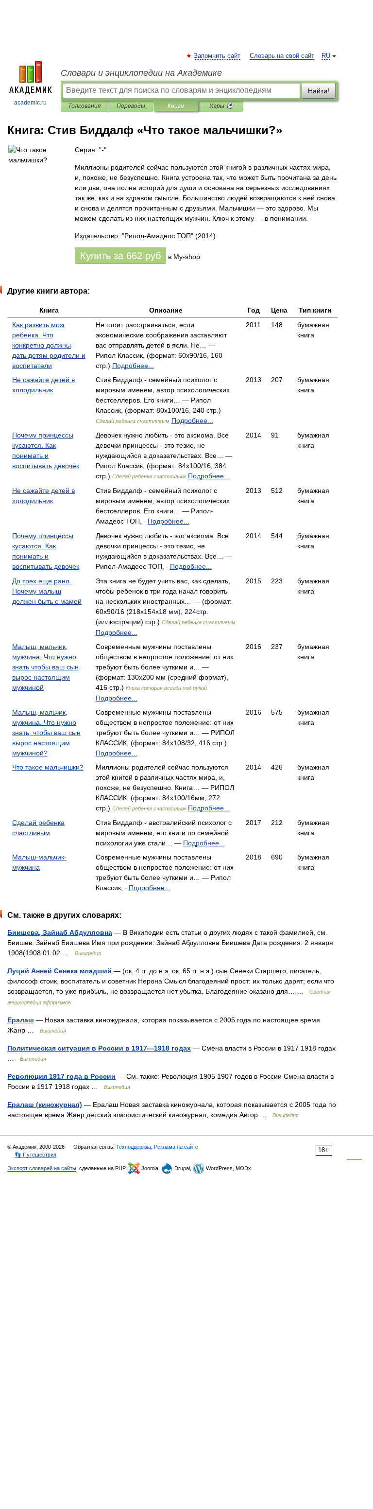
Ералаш (20, 1020)
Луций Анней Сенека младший (59, 971)
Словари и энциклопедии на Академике (141, 73)
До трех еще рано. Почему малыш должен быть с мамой (47, 591)
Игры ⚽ (221, 106)
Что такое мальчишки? (48, 767)
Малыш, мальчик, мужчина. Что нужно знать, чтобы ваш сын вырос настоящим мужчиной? (46, 732)
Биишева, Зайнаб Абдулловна (59, 932)
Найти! (318, 91)
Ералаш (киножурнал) (44, 1104)
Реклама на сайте (176, 1147)
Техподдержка (133, 1147)
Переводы (131, 106)
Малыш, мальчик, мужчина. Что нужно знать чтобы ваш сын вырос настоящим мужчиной (45, 667)
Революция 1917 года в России (61, 1076)
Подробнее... (133, 365)
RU (326, 56)
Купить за (120, 255)
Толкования (84, 106)
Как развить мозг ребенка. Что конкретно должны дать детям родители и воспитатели (48, 345)
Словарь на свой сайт (282, 56)
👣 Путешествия (35, 1155)
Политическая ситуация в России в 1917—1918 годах (99, 1048)
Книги (176, 106)
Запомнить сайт (217, 56)
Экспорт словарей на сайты (41, 1168)
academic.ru (30, 102)
